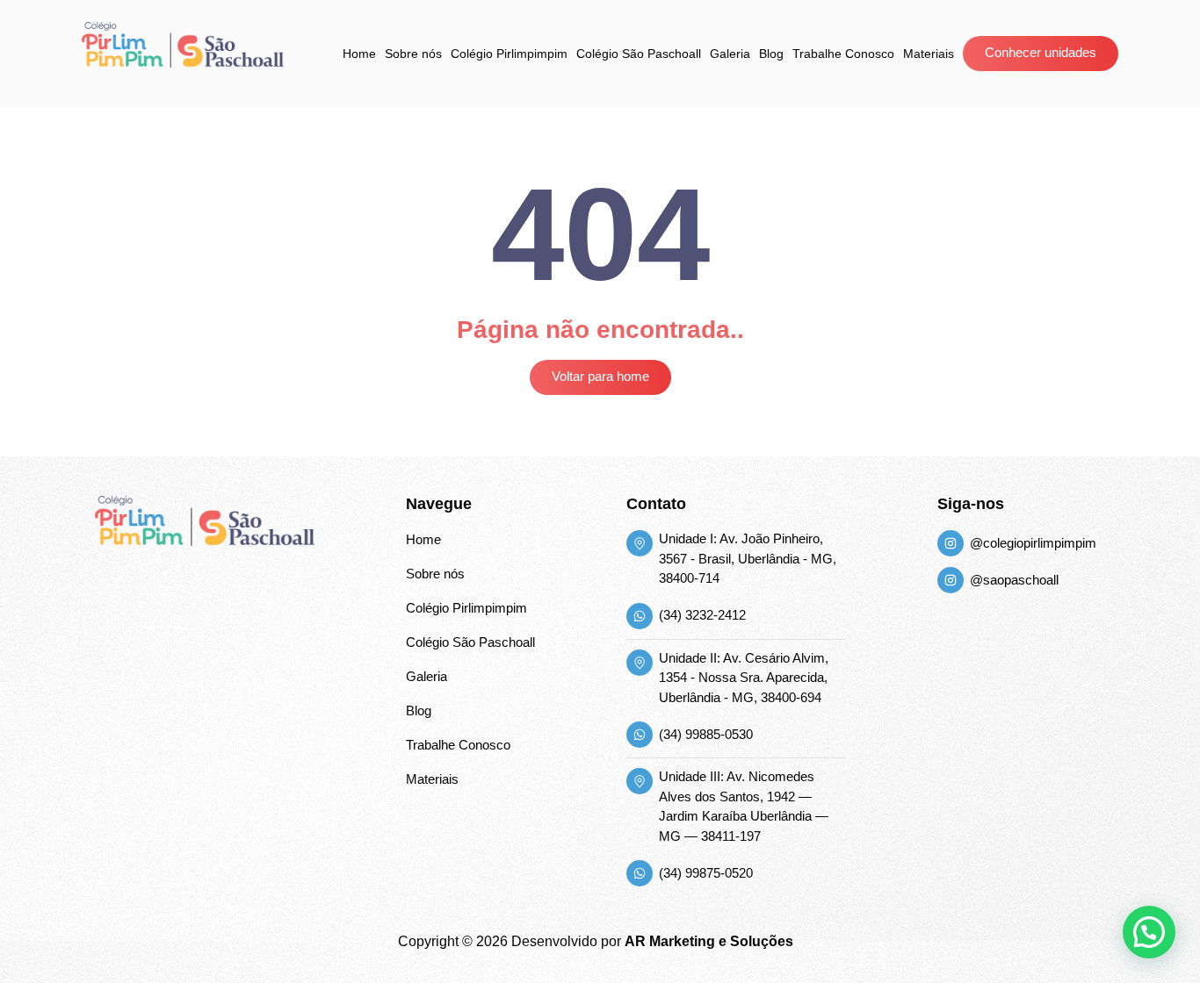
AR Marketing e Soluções (709, 941)
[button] (1149, 932)
